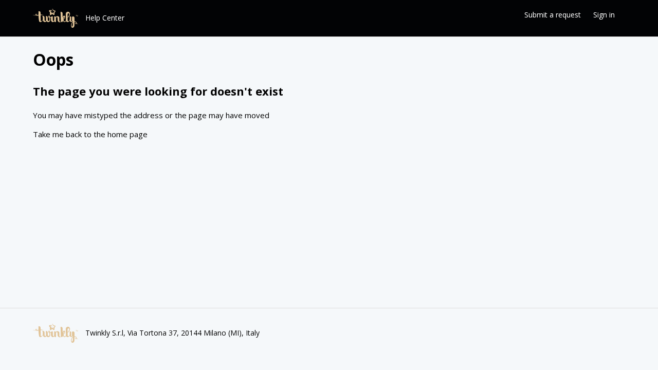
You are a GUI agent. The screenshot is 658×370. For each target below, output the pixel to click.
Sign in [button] (604, 15)
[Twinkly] (55, 18)
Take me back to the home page (90, 134)
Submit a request (552, 15)
